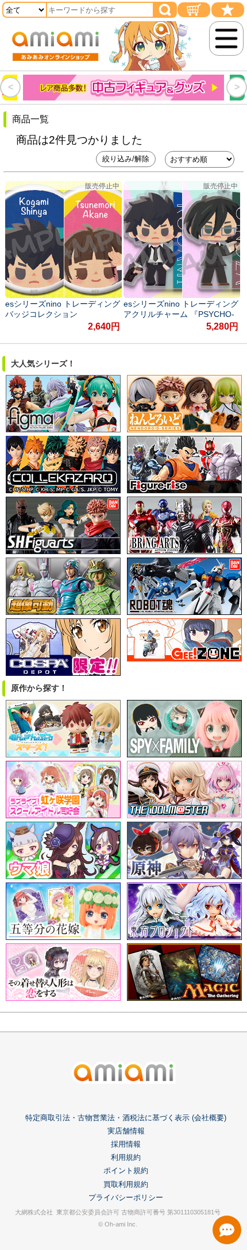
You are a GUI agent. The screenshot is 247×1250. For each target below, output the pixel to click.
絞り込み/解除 (125, 158)
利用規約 (126, 1157)
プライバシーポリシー (125, 1197)
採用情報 (126, 1144)
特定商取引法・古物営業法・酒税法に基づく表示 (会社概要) (125, 1117)
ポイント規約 (125, 1170)
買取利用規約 (125, 1184)
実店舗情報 (126, 1131)
